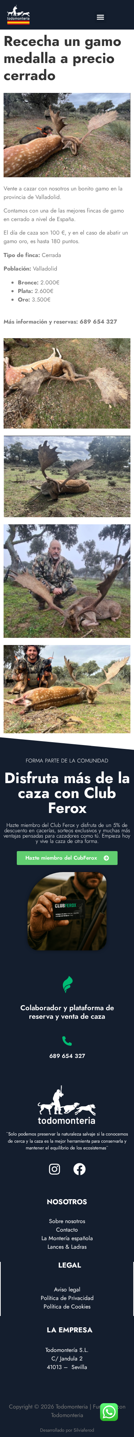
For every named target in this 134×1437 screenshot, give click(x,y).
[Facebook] (79, 1169)
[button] (100, 17)
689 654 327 (67, 1056)
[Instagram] (54, 1169)
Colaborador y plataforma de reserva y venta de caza (67, 1012)
